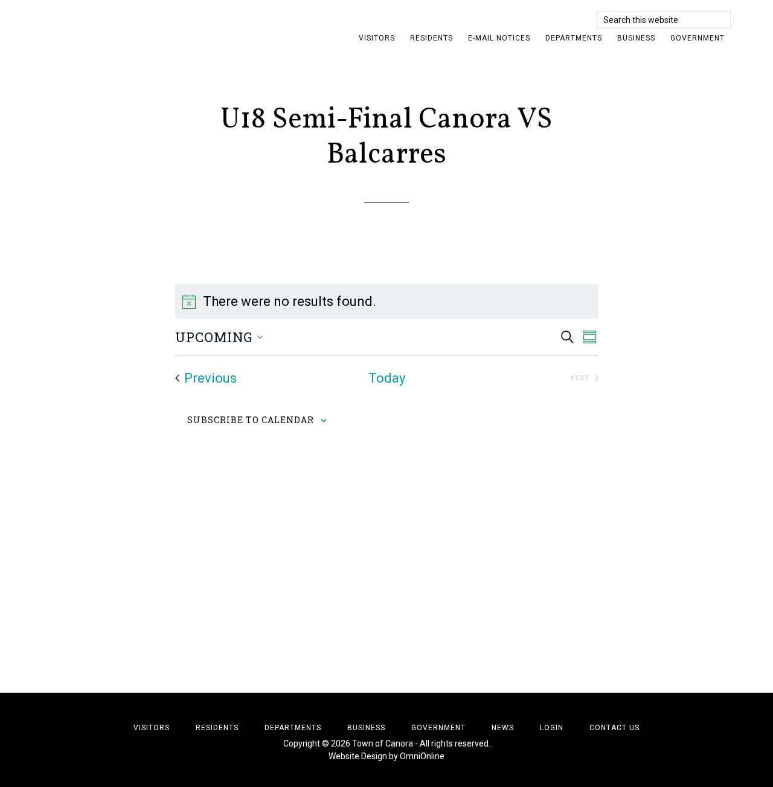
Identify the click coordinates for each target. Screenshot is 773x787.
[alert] (386, 301)
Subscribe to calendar (250, 420)
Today (386, 378)
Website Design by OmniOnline (386, 756)
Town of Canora (151, 27)
